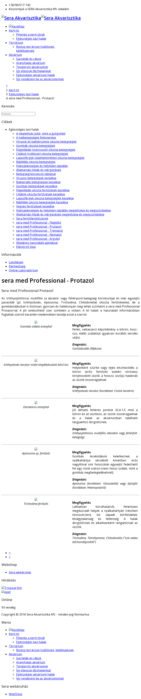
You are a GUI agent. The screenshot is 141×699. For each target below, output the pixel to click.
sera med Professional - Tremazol (39, 231)
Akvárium (15, 55)
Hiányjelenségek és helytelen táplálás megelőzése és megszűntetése (63, 210)
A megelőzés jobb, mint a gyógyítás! (40, 133)
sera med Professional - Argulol (38, 239)
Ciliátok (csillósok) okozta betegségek (42, 154)
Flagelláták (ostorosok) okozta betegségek (45, 150)
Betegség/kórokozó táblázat (36, 174)
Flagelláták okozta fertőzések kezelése (43, 190)
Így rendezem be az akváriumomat (40, 79)
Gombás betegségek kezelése (36, 186)
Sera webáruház (20, 572)
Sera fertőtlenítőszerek (32, 218)
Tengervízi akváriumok (32, 67)
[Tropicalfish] (11, 588)
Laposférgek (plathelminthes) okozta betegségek (50, 158)
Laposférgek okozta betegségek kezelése (45, 198)
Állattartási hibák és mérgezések (38, 170)
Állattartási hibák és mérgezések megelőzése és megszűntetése (60, 214)
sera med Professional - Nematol (39, 235)
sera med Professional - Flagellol (38, 222)
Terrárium (16, 43)
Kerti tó (14, 31)
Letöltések (16, 262)
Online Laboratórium (23, 270)
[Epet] (6, 592)
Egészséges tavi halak (31, 39)
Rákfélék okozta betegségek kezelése (42, 202)
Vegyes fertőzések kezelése (35, 206)
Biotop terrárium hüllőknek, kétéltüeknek (45, 650)
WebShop (15, 694)
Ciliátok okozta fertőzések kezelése (40, 194)
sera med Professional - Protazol (38, 227)
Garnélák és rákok (28, 59)
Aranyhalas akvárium (30, 63)
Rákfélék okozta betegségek (35, 162)
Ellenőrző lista (26, 247)
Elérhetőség (17, 266)
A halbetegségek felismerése (36, 138)
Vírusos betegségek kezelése (36, 178)
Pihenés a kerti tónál (30, 35)
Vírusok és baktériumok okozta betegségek (46, 142)
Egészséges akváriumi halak (35, 75)
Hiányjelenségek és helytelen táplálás (42, 166)
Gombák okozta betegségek (35, 146)
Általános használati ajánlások (37, 243)
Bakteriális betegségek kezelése (38, 182)
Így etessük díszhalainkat (33, 71)
